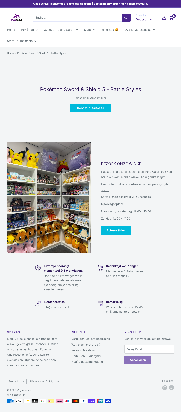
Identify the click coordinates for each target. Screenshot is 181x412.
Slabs (87, 29)
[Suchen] (126, 18)
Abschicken (138, 360)
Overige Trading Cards (59, 29)
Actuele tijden (116, 230)
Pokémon (27, 29)
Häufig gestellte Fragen (87, 361)
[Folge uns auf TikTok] (171, 387)
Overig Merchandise (138, 29)
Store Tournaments (20, 41)
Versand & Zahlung (83, 350)
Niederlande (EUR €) (41, 381)
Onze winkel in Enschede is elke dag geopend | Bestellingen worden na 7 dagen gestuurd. (90, 3)
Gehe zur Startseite (90, 108)
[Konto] (164, 18)
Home (11, 29)
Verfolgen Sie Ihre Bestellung (90, 338)
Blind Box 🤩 (109, 29)
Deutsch (14, 381)
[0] (171, 18)
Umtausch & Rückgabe (86, 356)
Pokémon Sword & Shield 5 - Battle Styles (41, 53)
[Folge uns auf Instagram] (164, 387)
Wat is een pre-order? (85, 344)
